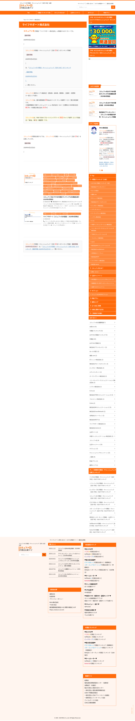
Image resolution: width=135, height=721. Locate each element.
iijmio (93, 242)
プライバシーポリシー (56, 599)
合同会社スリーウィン (97, 253)
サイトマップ (81, 3)
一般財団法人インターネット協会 (94, 698)
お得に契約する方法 (97, 309)
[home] (102, 170)
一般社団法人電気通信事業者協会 (94, 690)
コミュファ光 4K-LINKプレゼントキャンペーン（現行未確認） (69, 565)
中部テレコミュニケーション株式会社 (101, 224)
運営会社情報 (110, 3)
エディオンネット (96, 209)
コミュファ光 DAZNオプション (99, 294)
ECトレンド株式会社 (96, 198)
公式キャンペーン (75, 12)
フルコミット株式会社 (97, 238)
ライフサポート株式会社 (98, 260)
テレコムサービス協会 (91, 700)
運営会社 (52, 594)
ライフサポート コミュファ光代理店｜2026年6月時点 (61, 216)
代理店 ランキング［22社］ (100, 179)
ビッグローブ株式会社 (97, 206)
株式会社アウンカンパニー (98, 187)
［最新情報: (29, 72)
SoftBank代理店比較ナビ (92, 554)
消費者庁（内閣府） (90, 685)
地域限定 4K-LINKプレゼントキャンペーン (102, 283)
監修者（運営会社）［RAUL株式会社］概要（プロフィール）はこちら (106, 164)
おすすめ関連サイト (100, 3)
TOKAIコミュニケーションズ (99, 234)
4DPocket (87, 607)
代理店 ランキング (93, 634)
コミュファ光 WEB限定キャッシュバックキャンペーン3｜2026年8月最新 (68, 559)
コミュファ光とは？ (59, 12)
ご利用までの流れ (97, 313)
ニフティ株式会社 (96, 217)
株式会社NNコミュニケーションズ (100, 245)
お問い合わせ (89, 3)
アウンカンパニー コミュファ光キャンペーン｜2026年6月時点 (69, 554)
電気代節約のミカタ (90, 612)
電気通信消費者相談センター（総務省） (96, 683)
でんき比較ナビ (89, 615)
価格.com (94, 194)
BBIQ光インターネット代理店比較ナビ (96, 570)
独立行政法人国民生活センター (94, 688)
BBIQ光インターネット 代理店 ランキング (97, 653)
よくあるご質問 (96, 306)
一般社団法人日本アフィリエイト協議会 (96, 695)
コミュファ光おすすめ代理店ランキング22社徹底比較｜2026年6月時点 (107, 93)
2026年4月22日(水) (31, 76)
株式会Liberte (95, 264)
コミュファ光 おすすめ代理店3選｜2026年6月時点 (107, 104)
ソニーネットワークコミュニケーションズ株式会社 (102, 229)
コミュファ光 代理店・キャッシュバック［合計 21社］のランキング (50, 68)
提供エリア (95, 302)
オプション (91, 12)
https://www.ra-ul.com (57, 610)
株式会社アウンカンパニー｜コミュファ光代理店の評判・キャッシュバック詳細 (107, 114)
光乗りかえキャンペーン (97, 287)
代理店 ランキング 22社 (44, 12)
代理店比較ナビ (92, 551)
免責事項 (52, 596)
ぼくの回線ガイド (90, 586)
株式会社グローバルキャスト (99, 202)
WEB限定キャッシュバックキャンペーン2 (102, 279)
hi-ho (92, 221)
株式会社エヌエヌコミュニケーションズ (72, 201)
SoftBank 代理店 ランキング (93, 637)
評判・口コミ (95, 272)
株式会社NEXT (95, 257)
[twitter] (100, 170)
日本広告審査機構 (90, 703)
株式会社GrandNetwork (97, 249)
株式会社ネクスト (57, 201)
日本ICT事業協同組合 (91, 693)
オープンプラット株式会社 (98, 213)
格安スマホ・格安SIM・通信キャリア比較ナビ (98, 601)
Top (28, 12)
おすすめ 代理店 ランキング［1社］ (100, 183)
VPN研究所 (87, 592)
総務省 (86, 680)
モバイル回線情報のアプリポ (93, 598)
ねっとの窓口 (95, 190)
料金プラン (107, 12)
